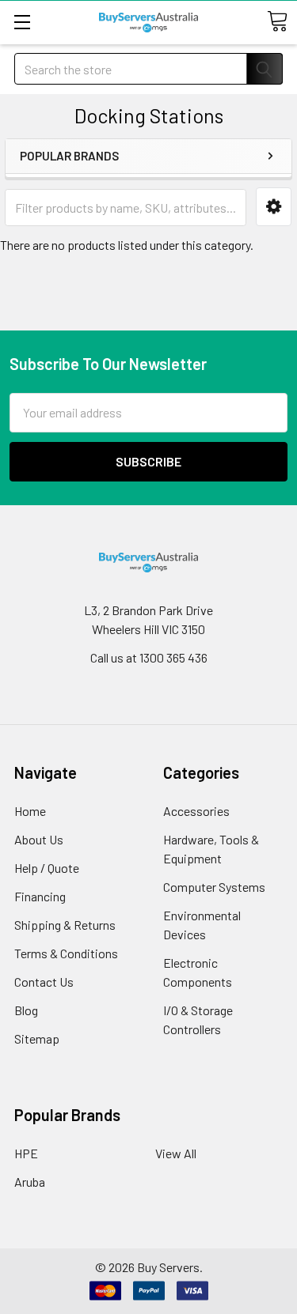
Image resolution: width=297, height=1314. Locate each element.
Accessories (196, 810)
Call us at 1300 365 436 (149, 657)
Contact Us (44, 981)
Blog (26, 1010)
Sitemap (36, 1038)
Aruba (29, 1181)
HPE (26, 1153)
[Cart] (277, 21)
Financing (40, 896)
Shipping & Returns (65, 924)
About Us (38, 839)
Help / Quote (46, 867)
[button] (273, 206)
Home (30, 810)
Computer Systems (214, 886)
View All (175, 1153)
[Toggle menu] (22, 21)
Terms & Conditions (66, 953)
